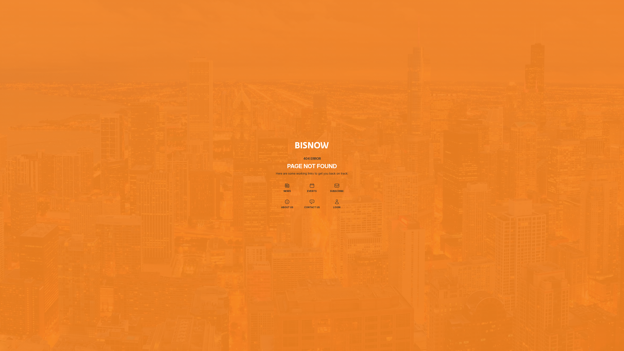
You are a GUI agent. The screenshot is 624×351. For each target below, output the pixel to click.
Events (312, 191)
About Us (287, 207)
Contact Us (312, 207)
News (287, 191)
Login (336, 207)
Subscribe (337, 191)
